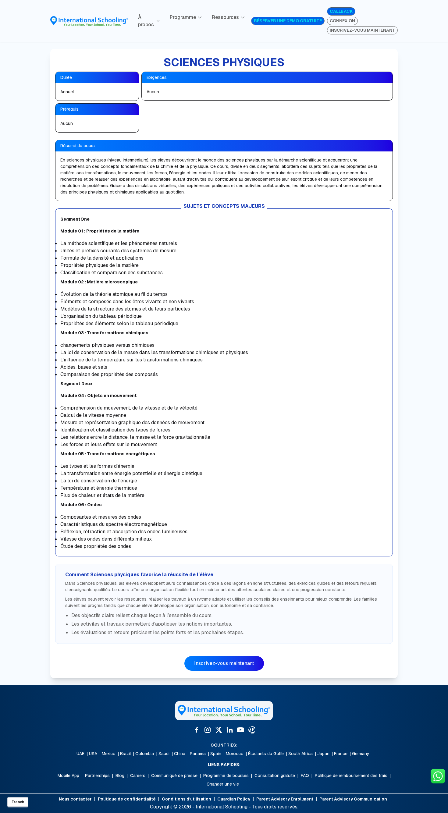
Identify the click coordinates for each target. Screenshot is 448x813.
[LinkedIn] (229, 729)
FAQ (305, 775)
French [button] (18, 802)
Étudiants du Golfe (266, 753)
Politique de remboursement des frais (351, 775)
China (179, 753)
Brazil (125, 753)
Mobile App (68, 775)
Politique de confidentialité (127, 799)
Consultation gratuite (274, 775)
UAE (80, 753)
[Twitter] (218, 729)
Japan (323, 753)
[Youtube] (240, 729)
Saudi (163, 753)
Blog (120, 775)
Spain (215, 753)
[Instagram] (207, 729)
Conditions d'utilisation (186, 799)
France (340, 753)
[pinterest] (251, 729)
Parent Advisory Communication (353, 799)
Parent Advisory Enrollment (284, 799)
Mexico (109, 753)
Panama (198, 753)
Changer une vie (223, 784)
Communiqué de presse (174, 775)
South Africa (300, 753)
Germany (360, 753)
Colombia (144, 753)
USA (93, 753)
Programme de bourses (226, 775)
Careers (137, 775)
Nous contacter (75, 799)
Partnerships (97, 775)
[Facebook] (196, 729)
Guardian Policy (233, 799)
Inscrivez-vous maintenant (224, 663)
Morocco (235, 753)
